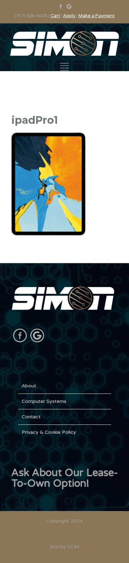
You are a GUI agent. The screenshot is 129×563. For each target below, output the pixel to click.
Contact (31, 417)
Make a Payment (96, 16)
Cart (55, 16)
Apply (69, 16)
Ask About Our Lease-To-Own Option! (64, 478)
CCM (73, 547)
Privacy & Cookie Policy (49, 432)
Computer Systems (44, 401)
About (29, 386)
